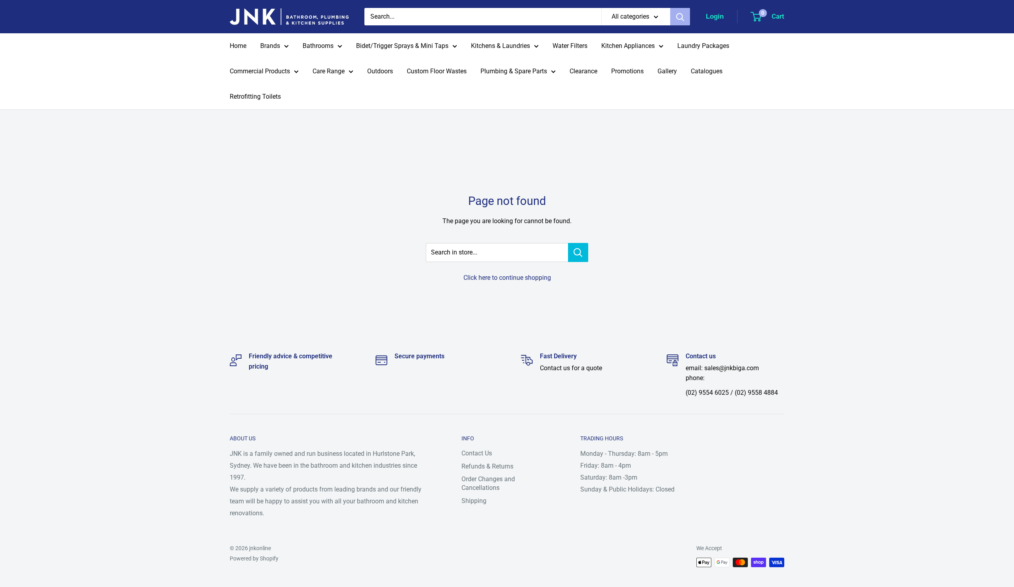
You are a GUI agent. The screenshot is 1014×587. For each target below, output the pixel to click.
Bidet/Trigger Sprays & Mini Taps (402, 46)
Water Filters (570, 46)
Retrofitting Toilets (255, 96)
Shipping (473, 501)
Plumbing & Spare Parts (513, 71)
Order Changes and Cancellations (488, 483)
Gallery (667, 71)
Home (238, 46)
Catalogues (706, 71)
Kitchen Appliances (628, 46)
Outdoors (380, 71)
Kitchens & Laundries (500, 46)
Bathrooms (318, 46)
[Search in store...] (578, 252)
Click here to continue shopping (507, 277)
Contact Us (476, 453)
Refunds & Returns (487, 466)
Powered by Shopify (254, 558)
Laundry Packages (703, 46)
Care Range (329, 71)
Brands (270, 46)
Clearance (583, 71)
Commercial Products (260, 71)
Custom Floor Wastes (437, 71)
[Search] (680, 16)
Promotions (627, 71)
